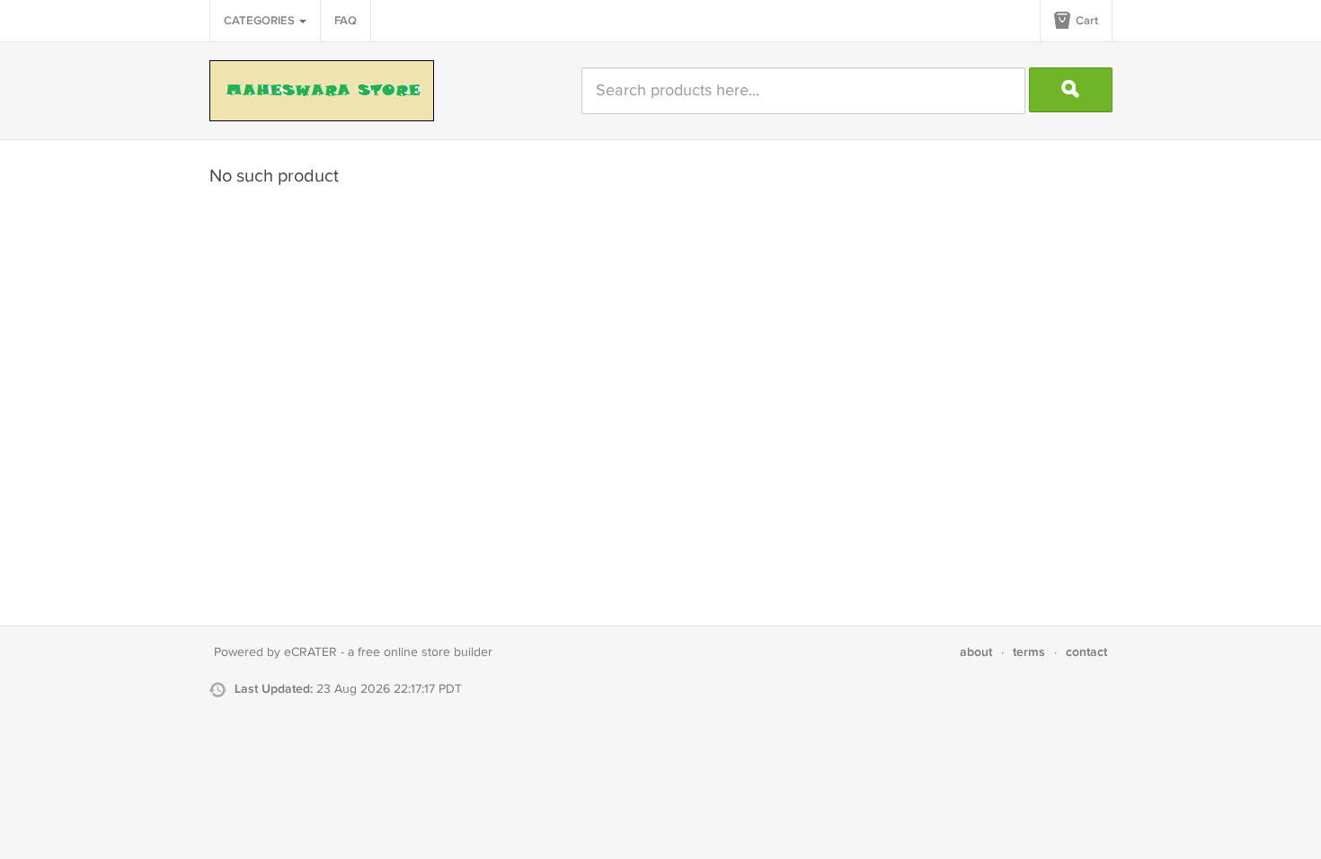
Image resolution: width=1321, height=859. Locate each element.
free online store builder (425, 652)
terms (1029, 652)
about (976, 652)
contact (1086, 652)
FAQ (345, 20)
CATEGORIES (260, 20)
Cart (1085, 20)
